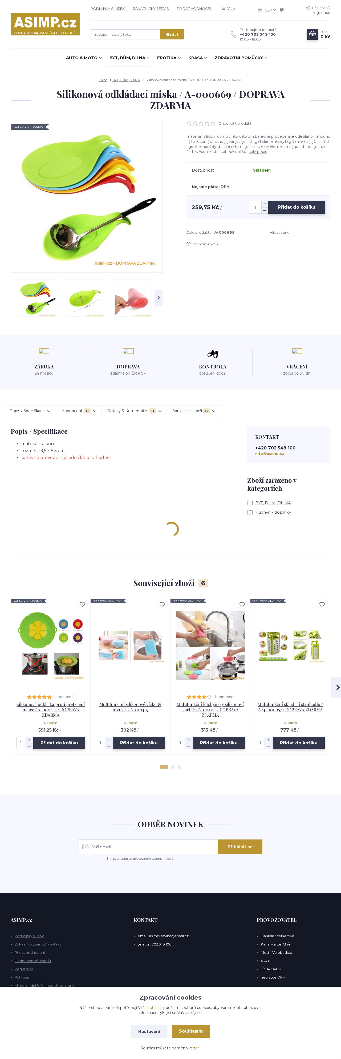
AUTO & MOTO (82, 57)
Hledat (171, 34)
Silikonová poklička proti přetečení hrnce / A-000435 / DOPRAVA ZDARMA (51, 709)
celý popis (258, 151)
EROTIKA (166, 57)
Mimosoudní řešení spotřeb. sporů (44, 985)
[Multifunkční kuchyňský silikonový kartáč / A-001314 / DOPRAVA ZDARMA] (210, 645)
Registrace (24, 969)
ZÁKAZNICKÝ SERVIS (151, 8)
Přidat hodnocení (30, 952)
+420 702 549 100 (258, 34)
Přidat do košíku (296, 207)
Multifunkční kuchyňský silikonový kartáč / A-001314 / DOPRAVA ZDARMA (210, 709)
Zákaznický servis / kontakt (38, 944)
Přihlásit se (240, 846)
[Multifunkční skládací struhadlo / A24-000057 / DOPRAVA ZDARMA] (290, 645)
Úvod (103, 80)
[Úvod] (45, 24)
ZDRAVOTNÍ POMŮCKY (239, 57)
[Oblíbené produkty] (282, 10)
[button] (164, 767)
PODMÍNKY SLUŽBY (108, 8)
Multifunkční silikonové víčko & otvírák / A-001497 (130, 706)
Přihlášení (23, 977)
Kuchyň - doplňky (273, 512)
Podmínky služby (29, 936)
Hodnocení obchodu (33, 961)
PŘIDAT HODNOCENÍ (195, 8)
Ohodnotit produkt (234, 123)
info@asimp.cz (269, 453)
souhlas (152, 1007)
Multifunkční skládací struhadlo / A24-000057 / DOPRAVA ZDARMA (290, 706)
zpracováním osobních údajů (152, 859)
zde (196, 1048)
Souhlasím (191, 1031)
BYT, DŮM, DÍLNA (127, 57)
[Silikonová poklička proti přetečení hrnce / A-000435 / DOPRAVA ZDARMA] (50, 645)
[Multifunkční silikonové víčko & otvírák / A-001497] (130, 645)
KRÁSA (195, 57)
